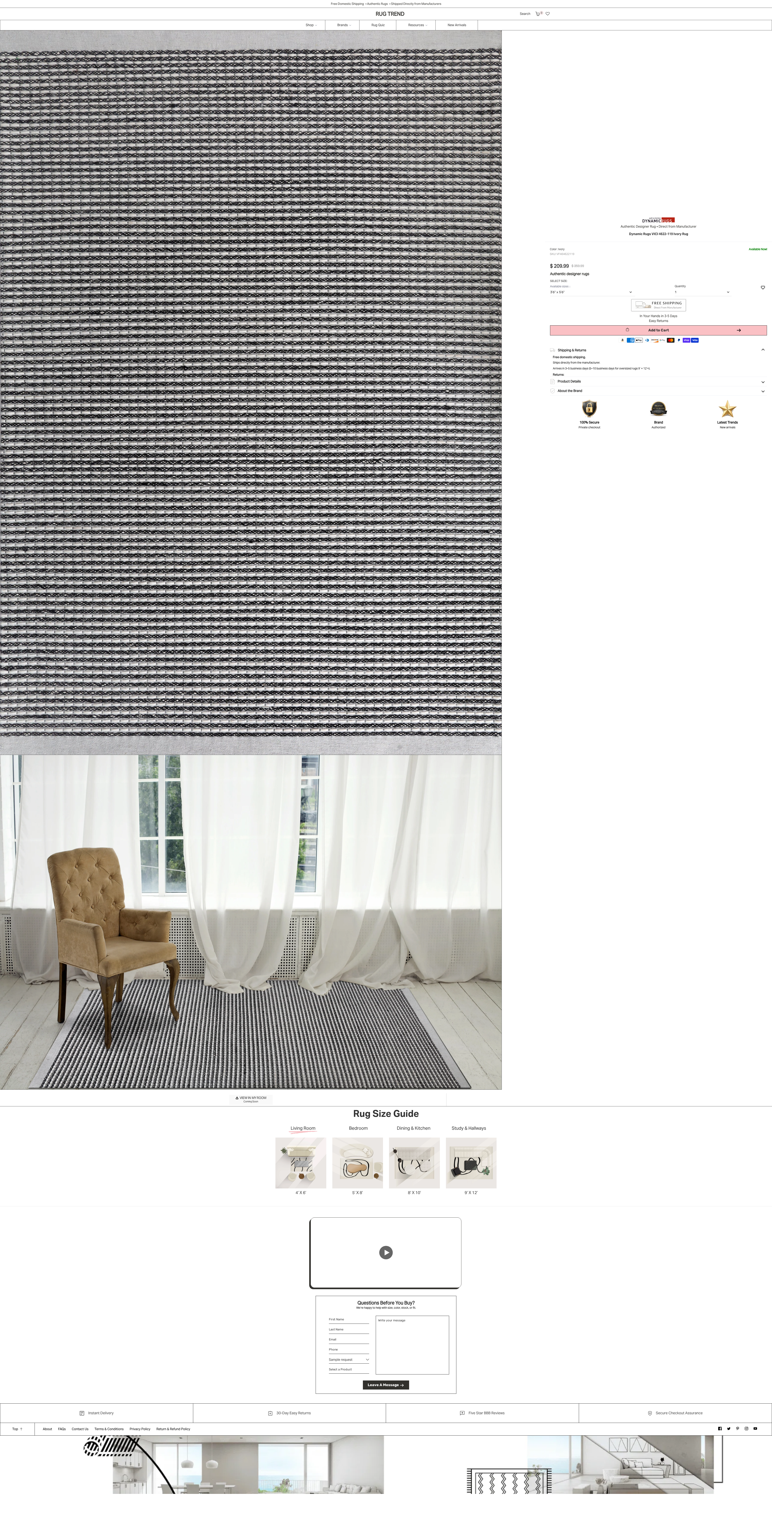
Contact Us (80, 1429)
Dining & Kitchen (413, 1128)
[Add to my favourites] (763, 287)
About (47, 1429)
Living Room (303, 1128)
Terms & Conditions (109, 1429)
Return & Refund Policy (173, 1429)
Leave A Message (383, 1385)
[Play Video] (386, 1253)
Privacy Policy (140, 1429)
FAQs (62, 1429)
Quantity (680, 286)
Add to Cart (658, 330)
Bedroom (358, 1128)
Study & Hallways (469, 1128)
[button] (537, 14)
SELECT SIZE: (559, 281)
